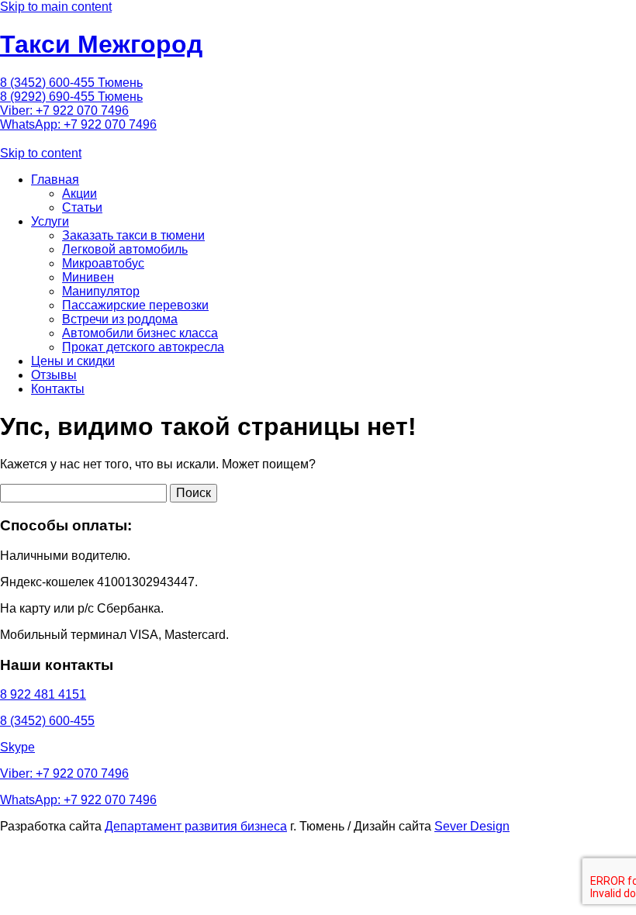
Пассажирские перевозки (135, 305)
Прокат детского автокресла (143, 347)
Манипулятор (101, 291)
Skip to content (40, 153)
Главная (55, 179)
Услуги (50, 221)
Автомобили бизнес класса (140, 333)
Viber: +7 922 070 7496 (64, 110)
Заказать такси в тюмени (133, 235)
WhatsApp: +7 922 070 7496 (78, 124)
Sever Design (472, 826)
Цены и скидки (73, 361)
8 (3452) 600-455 (47, 720)
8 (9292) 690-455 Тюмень (71, 96)
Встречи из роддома (120, 319)
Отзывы (54, 375)
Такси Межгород (101, 44)
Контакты (58, 388)
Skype (17, 747)
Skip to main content (56, 6)
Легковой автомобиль (125, 249)
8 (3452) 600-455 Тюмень (71, 82)
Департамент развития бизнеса (196, 826)
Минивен (88, 277)
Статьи (82, 207)
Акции (79, 193)
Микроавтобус (103, 263)
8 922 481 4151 (43, 694)
